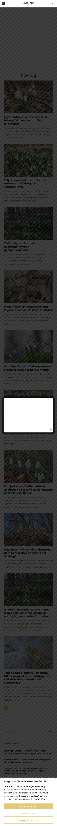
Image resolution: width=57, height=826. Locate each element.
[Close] (55, 778)
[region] (28, 802)
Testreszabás (28, 813)
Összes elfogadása (28, 806)
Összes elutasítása (28, 820)
